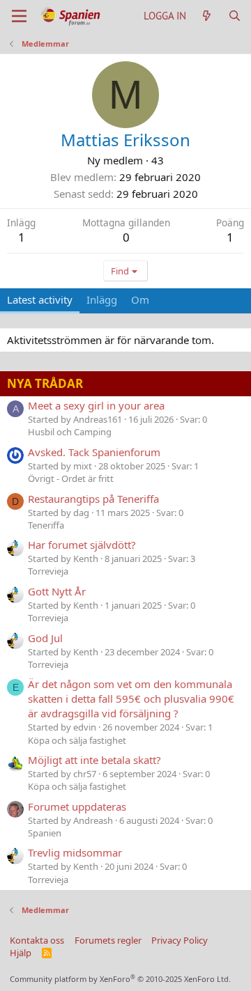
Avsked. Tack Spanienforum (94, 452)
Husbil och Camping (70, 432)
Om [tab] (140, 299)
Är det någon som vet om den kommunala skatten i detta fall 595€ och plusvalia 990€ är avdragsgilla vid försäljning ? (131, 698)
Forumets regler (108, 940)
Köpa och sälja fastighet (77, 740)
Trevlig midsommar (75, 852)
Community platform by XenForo (120, 979)
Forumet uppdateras (77, 806)
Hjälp (20, 952)
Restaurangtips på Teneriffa (93, 499)
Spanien (44, 833)
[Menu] (19, 16)
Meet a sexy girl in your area (96, 405)
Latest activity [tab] (40, 299)
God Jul (45, 638)
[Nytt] (206, 16)
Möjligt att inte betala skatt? (94, 760)
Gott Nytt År (57, 591)
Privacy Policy (179, 940)
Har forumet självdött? (82, 545)
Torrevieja (48, 571)
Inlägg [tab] (101, 299)
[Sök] (234, 16)
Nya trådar (45, 383)
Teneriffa (46, 525)
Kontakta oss (37, 940)
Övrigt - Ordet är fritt (71, 478)
